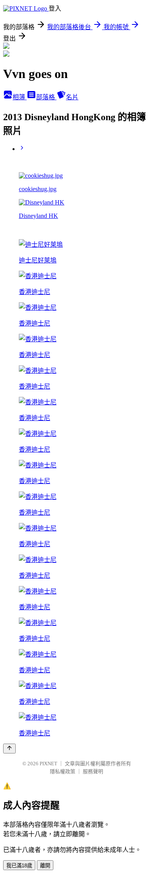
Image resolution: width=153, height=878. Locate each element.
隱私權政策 (62, 771)
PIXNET (48, 763)
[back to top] (9, 748)
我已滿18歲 (19, 866)
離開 (45, 866)
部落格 (46, 97)
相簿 (20, 97)
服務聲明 (93, 771)
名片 (72, 97)
